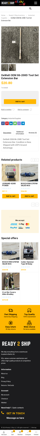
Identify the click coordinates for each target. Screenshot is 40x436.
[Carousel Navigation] (35, 160)
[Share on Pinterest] (7, 123)
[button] (35, 30)
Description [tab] (7, 133)
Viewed (36, 435)
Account (4, 435)
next (37, 160)
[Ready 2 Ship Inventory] (8, 3)
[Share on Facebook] (3, 123)
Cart (12, 433)
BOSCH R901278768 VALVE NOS (29, 184)
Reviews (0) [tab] (33, 133)
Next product (37, 204)
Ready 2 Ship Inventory (17, 15)
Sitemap (33, 428)
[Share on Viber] (19, 123)
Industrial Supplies (14, 118)
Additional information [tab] (20, 133)
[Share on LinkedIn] (11, 123)
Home (3, 15)
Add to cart (20, 101)
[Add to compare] (31, 110)
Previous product (33, 204)
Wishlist (20, 433)
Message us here (16, 418)
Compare (28, 433)
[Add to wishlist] (13, 110)
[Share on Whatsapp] (15, 123)
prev (33, 160)
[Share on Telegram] (23, 123)
